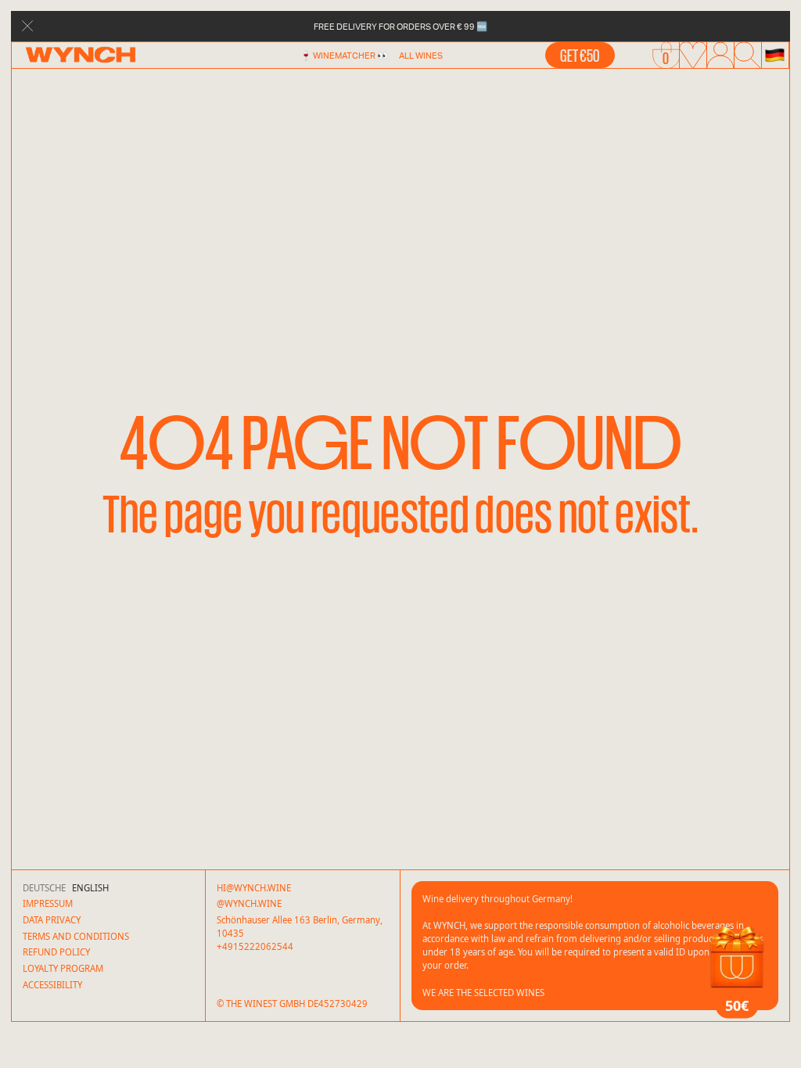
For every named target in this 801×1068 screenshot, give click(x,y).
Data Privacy (52, 920)
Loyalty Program (63, 968)
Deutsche (44, 888)
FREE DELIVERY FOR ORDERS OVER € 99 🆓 (400, 26)
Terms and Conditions (76, 936)
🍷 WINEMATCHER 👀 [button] (344, 55)
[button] (775, 55)
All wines (421, 55)
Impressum (48, 903)
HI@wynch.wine (254, 888)
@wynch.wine (249, 903)
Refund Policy (56, 952)
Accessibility (52, 985)
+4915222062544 (255, 946)
